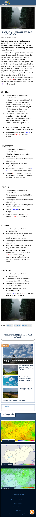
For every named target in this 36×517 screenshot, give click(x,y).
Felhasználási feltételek (18, 500)
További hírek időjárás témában (14, 401)
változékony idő (26, 325)
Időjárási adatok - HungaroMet (18, 514)
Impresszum (18, 510)
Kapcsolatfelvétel (18, 507)
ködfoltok (17, 325)
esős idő (9, 325)
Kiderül (5, 2)
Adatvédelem (18, 503)
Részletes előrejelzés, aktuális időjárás (18, 336)
